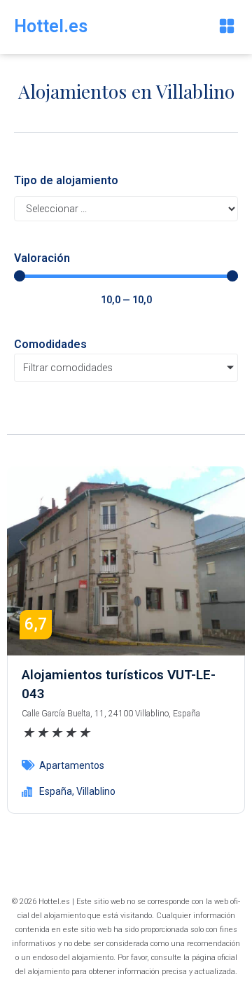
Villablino (95, 791)
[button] (226, 27)
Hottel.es (51, 26)
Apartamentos (71, 765)
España (55, 791)
